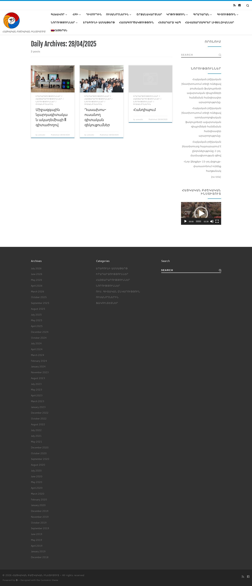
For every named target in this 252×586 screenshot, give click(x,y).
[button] (201, 213)
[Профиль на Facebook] (239, 5)
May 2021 (36, 441)
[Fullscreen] (217, 221)
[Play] (185, 221)
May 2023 (36, 389)
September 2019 (40, 528)
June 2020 (36, 476)
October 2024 (39, 337)
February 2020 (39, 499)
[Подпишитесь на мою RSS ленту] (234, 5)
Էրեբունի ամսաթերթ (112, 268)
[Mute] (212, 221)
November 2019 (40, 516)
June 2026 (36, 274)
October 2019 (39, 522)
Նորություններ (108, 285)
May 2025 (36, 320)
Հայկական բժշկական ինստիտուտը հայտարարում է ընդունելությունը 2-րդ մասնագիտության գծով (201, 148)
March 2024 (37, 355)
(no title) (216, 177)
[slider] (198, 221)
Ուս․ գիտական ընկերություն (118, 291)
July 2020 (36, 470)
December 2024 (40, 331)
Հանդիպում (144, 109)
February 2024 (39, 360)
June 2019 (36, 534)
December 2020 (40, 447)
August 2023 (38, 378)
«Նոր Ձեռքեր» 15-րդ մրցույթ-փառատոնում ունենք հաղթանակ (202, 166)
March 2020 (37, 493)
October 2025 (39, 297)
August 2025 (38, 308)
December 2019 (40, 511)
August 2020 (38, 464)
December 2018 (40, 557)
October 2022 (39, 418)
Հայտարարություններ (113, 279)
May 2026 (36, 279)
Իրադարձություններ (112, 274)
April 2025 (37, 326)
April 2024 (37, 349)
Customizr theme (49, 580)
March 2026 (37, 291)
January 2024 (38, 366)
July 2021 (36, 435)
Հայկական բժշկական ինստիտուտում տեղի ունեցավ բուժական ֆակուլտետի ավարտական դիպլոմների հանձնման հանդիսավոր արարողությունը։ (201, 90)
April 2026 (37, 285)
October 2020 (39, 453)
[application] (201, 213)
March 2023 (37, 401)
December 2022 (40, 412)
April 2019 (37, 545)
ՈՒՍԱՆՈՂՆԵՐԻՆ (107, 297)
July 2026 (36, 268)
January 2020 (38, 505)
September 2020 (40, 459)
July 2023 (36, 384)
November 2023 (40, 372)
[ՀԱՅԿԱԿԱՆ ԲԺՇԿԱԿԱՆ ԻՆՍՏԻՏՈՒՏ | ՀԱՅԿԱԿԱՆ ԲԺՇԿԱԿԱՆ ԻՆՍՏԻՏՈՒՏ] (11, 20)
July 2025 (36, 314)
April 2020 (37, 487)
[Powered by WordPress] (17, 580)
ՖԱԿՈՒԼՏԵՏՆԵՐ (107, 303)
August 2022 (38, 424)
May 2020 (36, 482)
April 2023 (37, 395)
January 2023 (38, 407)
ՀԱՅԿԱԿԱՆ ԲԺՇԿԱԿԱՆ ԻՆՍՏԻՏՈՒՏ (36, 575)
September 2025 (40, 303)
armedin (41, 135)
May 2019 (36, 539)
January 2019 (38, 551)
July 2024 (36, 343)
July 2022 (36, 430)
